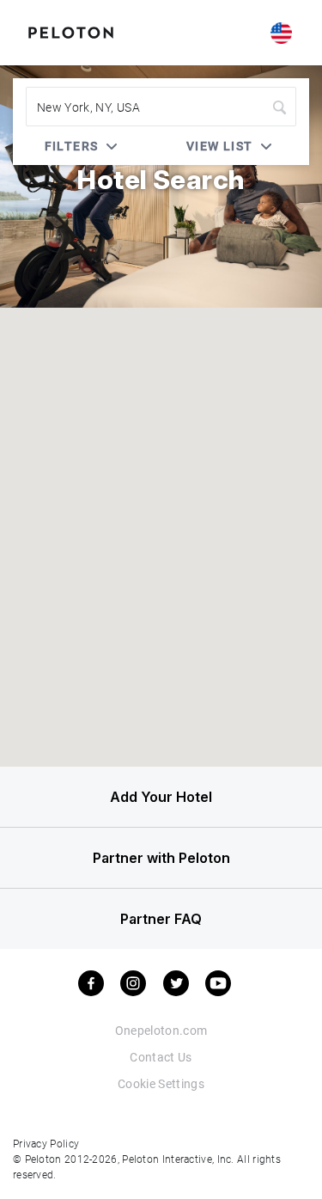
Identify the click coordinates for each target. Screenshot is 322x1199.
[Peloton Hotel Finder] (71, 31)
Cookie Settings (161, 1083)
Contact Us (161, 1057)
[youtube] (218, 983)
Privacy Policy (46, 1143)
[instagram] (133, 983)
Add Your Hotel (161, 796)
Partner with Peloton (161, 857)
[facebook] (91, 983)
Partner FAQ (161, 918)
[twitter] (176, 983)
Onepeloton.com (161, 1030)
